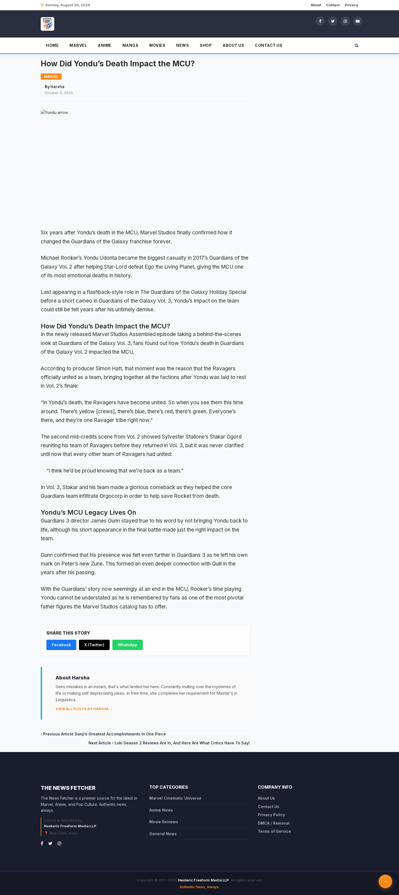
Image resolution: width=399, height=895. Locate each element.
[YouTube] (357, 21)
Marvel (78, 45)
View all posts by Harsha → (84, 709)
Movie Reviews (163, 821)
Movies (157, 45)
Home (52, 45)
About (316, 5)
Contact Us (268, 45)
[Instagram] (345, 21)
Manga (130, 45)
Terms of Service (274, 831)
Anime (105, 45)
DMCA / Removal (273, 823)
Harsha (57, 86)
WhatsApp (127, 644)
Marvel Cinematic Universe (175, 798)
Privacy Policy (271, 814)
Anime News (161, 810)
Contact (333, 5)
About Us (233, 45)
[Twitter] (332, 21)
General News (163, 833)
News (182, 45)
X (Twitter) (94, 644)
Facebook (61, 644)
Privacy (351, 5)
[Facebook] (320, 21)
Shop (206, 45)
